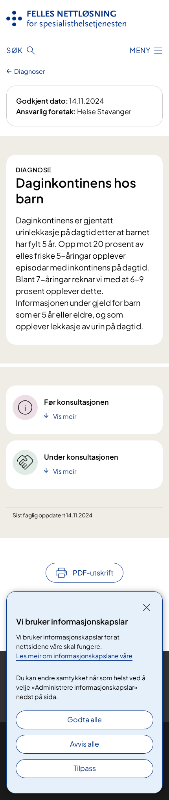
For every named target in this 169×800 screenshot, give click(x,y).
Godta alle (84, 719)
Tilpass (84, 768)
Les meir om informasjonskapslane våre (74, 656)
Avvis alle (84, 743)
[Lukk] (146, 607)
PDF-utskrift (93, 572)
